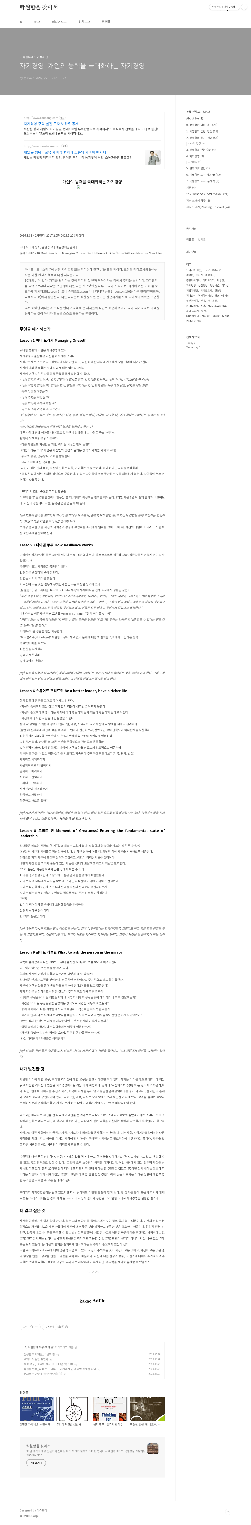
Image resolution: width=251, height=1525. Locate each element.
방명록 (106, 21)
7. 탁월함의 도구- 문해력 (202, 181)
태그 (37, 21)
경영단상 (210, 275)
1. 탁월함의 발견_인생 (202, 131)
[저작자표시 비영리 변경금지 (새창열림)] (62, 1326)
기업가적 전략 (193, 321)
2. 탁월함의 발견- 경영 (202, 138)
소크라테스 (220, 306)
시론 (191, 187)
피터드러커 (209, 280)
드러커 (199, 275)
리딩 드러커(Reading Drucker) (208, 207)
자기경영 (191, 285)
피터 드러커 (192, 311)
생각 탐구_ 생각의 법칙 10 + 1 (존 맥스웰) (48, 1364)
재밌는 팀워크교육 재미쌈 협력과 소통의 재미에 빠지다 (65, 152)
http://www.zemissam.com (42, 146)
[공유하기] (31, 1327)
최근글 (190, 239)
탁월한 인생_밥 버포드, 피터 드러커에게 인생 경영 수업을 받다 (60, 1369)
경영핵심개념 (205, 295)
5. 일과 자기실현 (198, 168)
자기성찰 (194, 162)
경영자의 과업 (222, 295)
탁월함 (225, 316)
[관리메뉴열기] (244, 7)
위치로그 (84, 21)
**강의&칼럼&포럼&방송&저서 (207, 194)
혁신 (203, 311)
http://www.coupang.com (41, 117)
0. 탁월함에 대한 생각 (201, 125)
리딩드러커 (192, 306)
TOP (228, 1512)
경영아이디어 (193, 280)
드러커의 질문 (193, 270)
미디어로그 (59, 21)
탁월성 (220, 280)
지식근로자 (206, 290)
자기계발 (212, 300)
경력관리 (191, 295)
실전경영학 (192, 300)
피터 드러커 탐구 (199, 200)
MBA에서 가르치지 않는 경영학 (203, 316)
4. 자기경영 (195, 156)
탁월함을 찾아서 (39, 7)
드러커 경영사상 (212, 270)
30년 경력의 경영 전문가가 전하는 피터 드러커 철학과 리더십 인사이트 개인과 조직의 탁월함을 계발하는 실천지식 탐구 (86, 1453)
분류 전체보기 (198, 112)
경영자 (189, 275)
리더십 (225, 285)
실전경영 (202, 285)
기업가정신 (192, 290)
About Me (194, 118)
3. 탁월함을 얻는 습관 (201, 150)
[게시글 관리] (36, 1327)
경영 (209, 306)
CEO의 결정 (196, 143)
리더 (202, 306)
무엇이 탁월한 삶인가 (36, 1359)
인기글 (202, 239)
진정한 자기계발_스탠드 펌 (39, 1354)
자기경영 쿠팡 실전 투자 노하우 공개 (51, 123)
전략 (202, 300)
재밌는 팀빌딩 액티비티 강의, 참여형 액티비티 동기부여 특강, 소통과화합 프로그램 (78, 157)
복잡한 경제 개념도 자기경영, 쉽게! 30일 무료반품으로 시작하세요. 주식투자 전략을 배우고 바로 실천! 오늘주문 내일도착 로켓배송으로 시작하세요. (91, 131)
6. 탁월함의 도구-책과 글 (39, 1347)
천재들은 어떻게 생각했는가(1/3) (43, 1374)
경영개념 (214, 285)
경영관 (218, 290)
